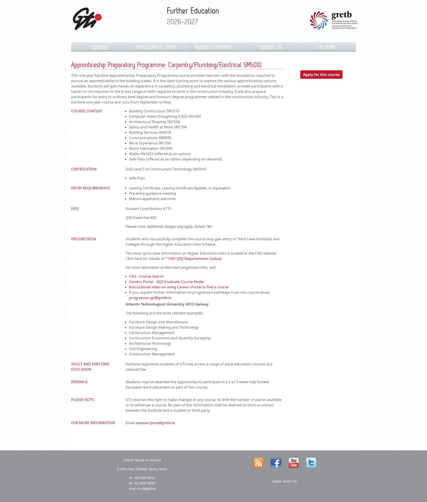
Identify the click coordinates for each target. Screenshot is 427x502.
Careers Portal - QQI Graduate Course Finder (166, 281)
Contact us (270, 48)
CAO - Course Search (146, 276)
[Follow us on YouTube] (293, 463)
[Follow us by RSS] (258, 463)
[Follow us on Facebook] (276, 463)
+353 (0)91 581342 (144, 478)
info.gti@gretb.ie (146, 489)
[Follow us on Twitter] (311, 463)
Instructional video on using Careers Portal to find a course (179, 287)
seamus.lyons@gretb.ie (155, 422)
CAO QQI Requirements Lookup (195, 258)
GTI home (327, 48)
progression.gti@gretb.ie (150, 297)
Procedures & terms (156, 48)
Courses (99, 48)
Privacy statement (213, 48)
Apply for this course (321, 74)
